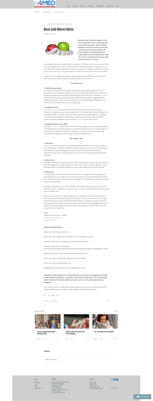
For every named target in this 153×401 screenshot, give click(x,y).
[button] (116, 12)
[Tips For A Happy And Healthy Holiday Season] (48, 321)
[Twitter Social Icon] (112, 380)
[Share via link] (57, 295)
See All (116, 311)
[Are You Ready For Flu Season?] (105, 321)
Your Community (58, 12)
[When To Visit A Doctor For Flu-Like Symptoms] (76, 321)
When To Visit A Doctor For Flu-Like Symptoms (75, 333)
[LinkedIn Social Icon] (115, 380)
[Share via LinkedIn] (53, 295)
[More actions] (108, 24)
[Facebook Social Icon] (117, 380)
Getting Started (47, 12)
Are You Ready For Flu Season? (104, 332)
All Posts (37, 12)
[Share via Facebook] (44, 295)
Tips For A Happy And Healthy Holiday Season (46, 333)
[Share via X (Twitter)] (49, 295)
